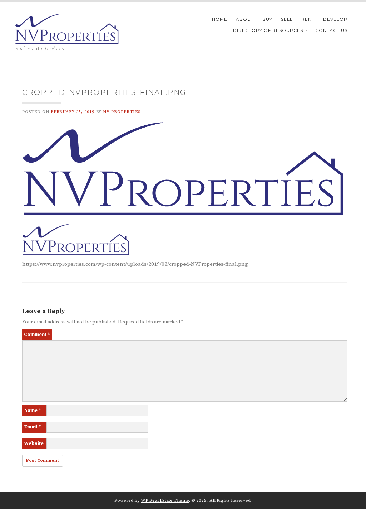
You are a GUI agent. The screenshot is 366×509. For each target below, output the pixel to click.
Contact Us (331, 30)
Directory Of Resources (268, 30)
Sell (287, 19)
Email (32, 427)
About (245, 19)
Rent (308, 19)
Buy (267, 19)
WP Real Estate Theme (165, 500)
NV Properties (121, 112)
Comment (37, 334)
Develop (335, 19)
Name (32, 410)
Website (34, 443)
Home (219, 19)
